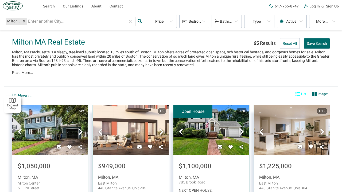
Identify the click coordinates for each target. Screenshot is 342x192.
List (303, 94)
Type (257, 21)
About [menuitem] (96, 6)
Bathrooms (229, 21)
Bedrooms (197, 21)
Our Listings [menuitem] (73, 6)
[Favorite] (69, 147)
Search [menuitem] (49, 6)
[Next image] (80, 132)
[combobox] (28, 21)
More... (322, 21)
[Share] (80, 147)
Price (159, 21)
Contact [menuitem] (116, 6)
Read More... (22, 72)
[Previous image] (19, 132)
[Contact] (58, 147)
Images (322, 94)
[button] (24, 21)
